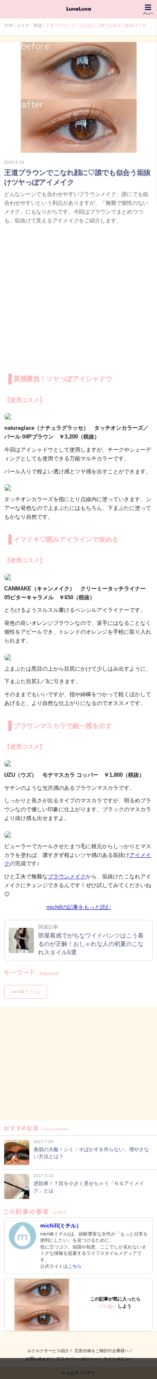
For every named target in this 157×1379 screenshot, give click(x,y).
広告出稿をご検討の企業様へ (102, 1350)
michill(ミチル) (25, 991)
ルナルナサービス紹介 (48, 1350)
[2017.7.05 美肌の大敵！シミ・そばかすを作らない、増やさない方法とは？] (78, 1162)
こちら (75, 1266)
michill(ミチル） (61, 1225)
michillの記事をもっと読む (78, 907)
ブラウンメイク (67, 876)
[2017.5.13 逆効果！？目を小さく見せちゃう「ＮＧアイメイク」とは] (78, 1196)
